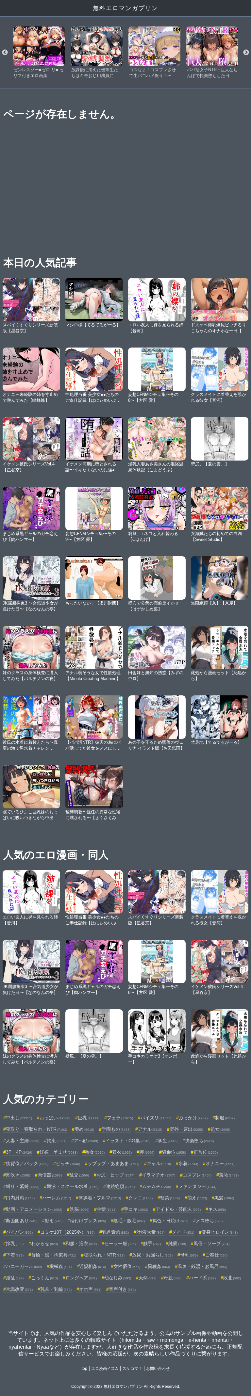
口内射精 (20, 1197)
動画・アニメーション (34, 1209)
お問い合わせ (158, 1368)
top (84, 1368)
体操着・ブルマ (99, 1197)
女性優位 (126, 1266)
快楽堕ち (199, 1140)
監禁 (170, 1197)
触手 (152, 1243)
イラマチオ (158, 1174)
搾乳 (15, 1243)
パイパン (19, 1232)
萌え (197, 1197)
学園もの (116, 1129)
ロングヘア (81, 1277)
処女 (220, 1129)
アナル (150, 1129)
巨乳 (88, 1117)
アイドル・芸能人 (178, 1209)
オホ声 (90, 1289)
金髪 (106, 1209)
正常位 (205, 1152)
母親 (172, 1277)
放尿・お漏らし (152, 1255)
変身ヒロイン (220, 1232)
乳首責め (115, 1232)
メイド (183, 1232)
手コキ (136, 1209)
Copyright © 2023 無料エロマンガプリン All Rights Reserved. (125, 1386)
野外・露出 (186, 1129)
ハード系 (202, 1277)
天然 (147, 1277)
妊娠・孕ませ (58, 1152)
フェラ (120, 1117)
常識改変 (19, 1289)
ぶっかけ (193, 1117)
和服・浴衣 (81, 1243)
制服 (225, 1117)
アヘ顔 (86, 1140)
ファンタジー (197, 1186)
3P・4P (19, 1152)
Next (246, 52)
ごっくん (44, 1277)
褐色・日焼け (170, 1220)
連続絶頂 (120, 1186)
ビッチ (68, 1163)
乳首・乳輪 (56, 1289)
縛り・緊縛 (22, 1186)
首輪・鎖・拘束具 (53, 1255)
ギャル (159, 1163)
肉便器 (50, 1174)
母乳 (189, 1255)
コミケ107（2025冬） (67, 1232)
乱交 (79, 1174)
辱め (84, 1129)
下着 (15, 1255)
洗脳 (79, 1209)
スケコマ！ (132, 1368)
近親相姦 (92, 1266)
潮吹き (18, 1174)
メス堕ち (209, 1220)
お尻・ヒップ (115, 1174)
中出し (19, 1117)
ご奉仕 (216, 1255)
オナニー (220, 1163)
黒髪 (224, 1197)
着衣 (122, 1152)
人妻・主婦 (22, 1140)
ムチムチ (156, 1186)
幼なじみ (117, 1277)
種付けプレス (88, 1220)
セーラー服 (120, 1243)
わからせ (44, 1243)
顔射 (53, 1220)
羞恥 (229, 1174)
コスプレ (197, 1174)
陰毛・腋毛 (129, 1220)
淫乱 (15, 1277)
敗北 (232, 1277)
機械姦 (60, 1266)
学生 (167, 1140)
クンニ (140, 1197)
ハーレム (56, 1197)
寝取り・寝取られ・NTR (36, 1129)
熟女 (95, 1152)
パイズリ (156, 1117)
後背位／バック (27, 1163)
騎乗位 (174, 1152)
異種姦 (159, 1266)
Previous (5, 52)
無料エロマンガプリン (125, 8)
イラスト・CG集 (128, 1140)
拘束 (56, 1140)
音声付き (122, 1289)
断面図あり (21, 1220)
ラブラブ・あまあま (113, 1163)
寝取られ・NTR (104, 1255)
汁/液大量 (150, 1232)
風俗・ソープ (211, 1243)
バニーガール (24, 1266)
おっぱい (55, 1117)
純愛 (177, 1243)
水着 (188, 1163)
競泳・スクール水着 (72, 1186)
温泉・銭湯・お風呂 (202, 1266)
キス (217, 1209)
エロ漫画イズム (105, 1368)
